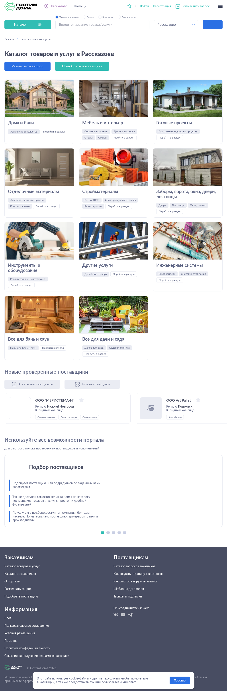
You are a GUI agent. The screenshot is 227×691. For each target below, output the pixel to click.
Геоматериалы (93, 206)
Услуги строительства (23, 131)
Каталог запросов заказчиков (134, 566)
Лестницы (178, 205)
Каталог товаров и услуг (22, 566)
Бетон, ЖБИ (91, 200)
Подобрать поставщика (82, 66)
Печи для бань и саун (23, 348)
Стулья (102, 137)
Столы (88, 137)
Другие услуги (97, 265)
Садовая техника (119, 347)
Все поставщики (96, 384)
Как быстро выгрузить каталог (136, 581)
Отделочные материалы (33, 191)
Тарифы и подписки (128, 596)
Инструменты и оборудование (24, 268)
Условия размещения (19, 633)
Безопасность (167, 274)
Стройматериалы (100, 191)
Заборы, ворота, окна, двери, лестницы (186, 194)
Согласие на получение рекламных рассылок (36, 656)
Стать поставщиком (36, 384)
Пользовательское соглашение (26, 625)
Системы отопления (193, 274)
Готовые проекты (174, 123)
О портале (12, 581)
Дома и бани (21, 123)
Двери (162, 205)
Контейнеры (175, 417)
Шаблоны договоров (129, 589)
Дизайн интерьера (95, 274)
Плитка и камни (20, 206)
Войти (144, 6)
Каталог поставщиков (20, 574)
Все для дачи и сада (103, 339)
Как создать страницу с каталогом (138, 574)
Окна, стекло (198, 205)
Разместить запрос (196, 6)
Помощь (80, 6)
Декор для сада (94, 347)
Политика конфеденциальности (27, 648)
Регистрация (162, 6)
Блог (7, 618)
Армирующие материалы (120, 200)
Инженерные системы (179, 265)
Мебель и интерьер (102, 123)
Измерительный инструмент (27, 279)
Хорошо (180, 680)
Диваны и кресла (124, 131)
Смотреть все (89, 417)
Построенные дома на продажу (178, 131)
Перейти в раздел (54, 131)
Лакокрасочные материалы (27, 200)
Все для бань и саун (28, 339)
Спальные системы (96, 131)
